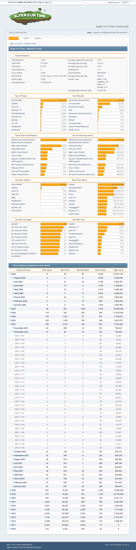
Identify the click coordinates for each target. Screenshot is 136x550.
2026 (13, 274)
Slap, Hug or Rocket (19, 145)
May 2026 (18, 289)
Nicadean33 (16, 126)
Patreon (106, 32)
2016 (13, 505)
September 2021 (21, 455)
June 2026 (18, 285)
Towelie (14, 103)
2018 (13, 498)
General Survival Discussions (80, 113)
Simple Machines (26, 544)
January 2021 (20, 486)
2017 (13, 502)
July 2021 (18, 463)
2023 (13, 316)
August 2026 (20, 278)
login (40, 2)
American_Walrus (76, 243)
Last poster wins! (18, 149)
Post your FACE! (17, 168)
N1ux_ (71, 194)
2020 (13, 490)
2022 (13, 320)
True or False (16, 155)
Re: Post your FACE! (19, 227)
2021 (13, 324)
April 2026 (18, 293)
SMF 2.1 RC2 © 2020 (14, 544)
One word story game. (20, 171)
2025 (13, 309)
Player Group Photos (19, 174)
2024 (13, 312)
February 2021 (20, 482)
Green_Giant (74, 214)
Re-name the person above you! (82, 174)
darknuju (72, 191)
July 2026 (18, 282)
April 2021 (18, 475)
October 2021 (20, 451)
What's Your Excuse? (19, 152)
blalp (13, 197)
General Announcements (79, 100)
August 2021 (20, 459)
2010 (13, 529)
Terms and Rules (115, 545)
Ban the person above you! (22, 164)
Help (106, 545)
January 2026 (20, 305)
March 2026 (19, 297)
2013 (13, 517)
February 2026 (20, 301)
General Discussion (76, 107)
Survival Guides (75, 123)
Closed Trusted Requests (79, 126)
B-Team (72, 120)
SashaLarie (15, 130)
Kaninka (14, 120)
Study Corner (74, 130)
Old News (72, 116)
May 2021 (18, 471)
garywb (14, 224)
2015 (13, 509)
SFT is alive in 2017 (18, 240)
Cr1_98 (14, 123)
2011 (13, 525)
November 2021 (21, 332)
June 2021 (18, 467)
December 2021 (21, 328)
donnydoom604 (75, 188)
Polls (70, 110)
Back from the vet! (19, 243)
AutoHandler (16, 100)
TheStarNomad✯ (18, 113)
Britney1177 (16, 110)
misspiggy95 (74, 207)
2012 (13, 521)
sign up (48, 2)
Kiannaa (72, 253)
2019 (13, 494)
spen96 (72, 204)
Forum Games (74, 103)
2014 (13, 513)
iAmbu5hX (101, 73)
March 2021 (19, 478)
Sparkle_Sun (16, 116)
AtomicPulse (16, 210)
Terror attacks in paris (20, 247)
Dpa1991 (15, 194)
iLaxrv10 (14, 107)
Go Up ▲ (126, 545)
